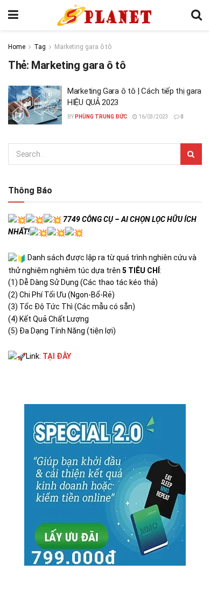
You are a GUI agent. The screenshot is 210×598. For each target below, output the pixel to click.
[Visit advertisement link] (105, 485)
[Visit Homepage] (105, 15)
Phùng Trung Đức (101, 117)
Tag (40, 47)
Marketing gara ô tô (82, 47)
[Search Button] (196, 15)
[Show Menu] (13, 15)
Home (16, 47)
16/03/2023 (153, 117)
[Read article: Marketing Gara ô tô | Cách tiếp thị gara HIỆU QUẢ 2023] (35, 105)
